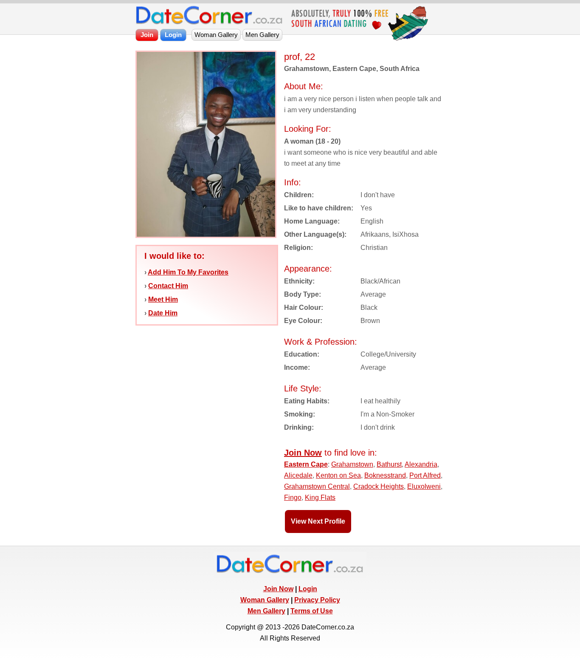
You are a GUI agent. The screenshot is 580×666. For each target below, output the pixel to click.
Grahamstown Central (317, 486)
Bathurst (389, 464)
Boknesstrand (385, 475)
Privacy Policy (317, 600)
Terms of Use (311, 611)
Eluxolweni (424, 486)
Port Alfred (425, 475)
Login (307, 588)
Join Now (278, 588)
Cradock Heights (378, 486)
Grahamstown (352, 464)
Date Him (162, 313)
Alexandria (421, 464)
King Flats (320, 497)
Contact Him (168, 285)
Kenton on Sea (338, 475)
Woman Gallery (264, 600)
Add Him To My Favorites (188, 272)
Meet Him (163, 299)
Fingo (292, 497)
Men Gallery (266, 611)
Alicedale (298, 475)
